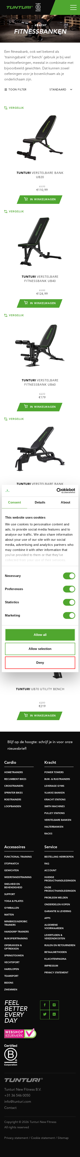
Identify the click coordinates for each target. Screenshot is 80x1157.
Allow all (40, 634)
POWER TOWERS (54, 772)
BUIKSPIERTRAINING (16, 939)
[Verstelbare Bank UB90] (40, 447)
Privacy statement (16, 1138)
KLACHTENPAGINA (55, 959)
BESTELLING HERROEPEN (59, 857)
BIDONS (8, 983)
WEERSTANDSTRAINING (18, 877)
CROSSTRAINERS (13, 786)
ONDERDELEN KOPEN (57, 905)
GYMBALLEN (11, 908)
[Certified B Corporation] (40, 1055)
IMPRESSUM (51, 966)
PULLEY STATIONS (54, 813)
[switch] (69, 589)
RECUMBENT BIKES (15, 779)
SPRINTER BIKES (13, 793)
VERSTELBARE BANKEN (57, 820)
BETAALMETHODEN (55, 952)
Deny (40, 662)
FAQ (46, 864)
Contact (10, 1108)
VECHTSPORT (11, 962)
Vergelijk (16, 108)
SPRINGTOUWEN (14, 956)
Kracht (50, 763)
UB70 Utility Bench (40, 689)
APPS (47, 918)
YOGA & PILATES (13, 901)
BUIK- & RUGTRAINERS (57, 779)
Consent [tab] (14, 502)
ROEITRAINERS (12, 800)
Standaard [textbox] (57, 90)
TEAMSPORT (11, 976)
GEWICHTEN (11, 871)
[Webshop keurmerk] (40, 1034)
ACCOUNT (50, 871)
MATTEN (9, 915)
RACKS (48, 834)
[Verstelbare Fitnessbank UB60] (40, 343)
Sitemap (63, 1138)
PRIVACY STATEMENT (56, 973)
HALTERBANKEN (53, 827)
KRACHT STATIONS (54, 800)
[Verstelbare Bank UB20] (40, 136)
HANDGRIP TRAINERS (16, 932)
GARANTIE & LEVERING (57, 911)
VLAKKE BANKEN (54, 793)
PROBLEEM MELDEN (56, 898)
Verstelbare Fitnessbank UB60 (40, 382)
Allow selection (40, 649)
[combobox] (62, 91)
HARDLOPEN (11, 969)
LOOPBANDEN (12, 806)
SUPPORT (9, 894)
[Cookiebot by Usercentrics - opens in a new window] (57, 490)
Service (50, 847)
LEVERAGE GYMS (54, 786)
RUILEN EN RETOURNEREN (59, 945)
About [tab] (65, 502)
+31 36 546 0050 (17, 1095)
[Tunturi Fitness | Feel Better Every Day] (22, 8)
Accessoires (14, 847)
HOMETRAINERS (13, 772)
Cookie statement (43, 1138)
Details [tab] (40, 502)
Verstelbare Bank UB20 (40, 175)
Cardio (10, 763)
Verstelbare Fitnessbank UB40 (40, 279)
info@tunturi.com (17, 1102)
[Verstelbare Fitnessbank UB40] (40, 239)
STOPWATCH (11, 864)
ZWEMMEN (10, 990)
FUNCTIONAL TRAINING (18, 857)
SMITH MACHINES (54, 806)
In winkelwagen (42, 199)
